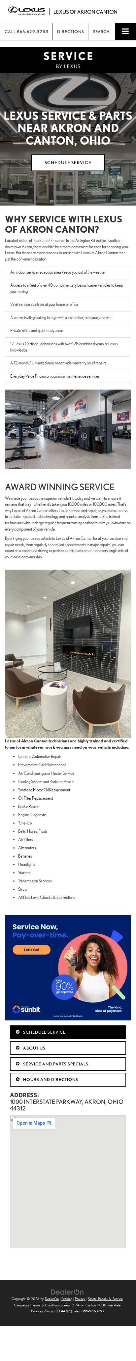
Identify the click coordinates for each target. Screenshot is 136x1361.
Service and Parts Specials (55, 1063)
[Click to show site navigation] (125, 31)
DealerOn (52, 1299)
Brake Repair (28, 806)
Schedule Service (44, 1032)
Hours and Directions (50, 1079)
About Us (34, 1048)
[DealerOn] (67, 1291)
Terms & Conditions (46, 1305)
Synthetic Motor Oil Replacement (44, 789)
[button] (26, 31)
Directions (70, 31)
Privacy (80, 1299)
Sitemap (66, 1299)
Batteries (25, 856)
